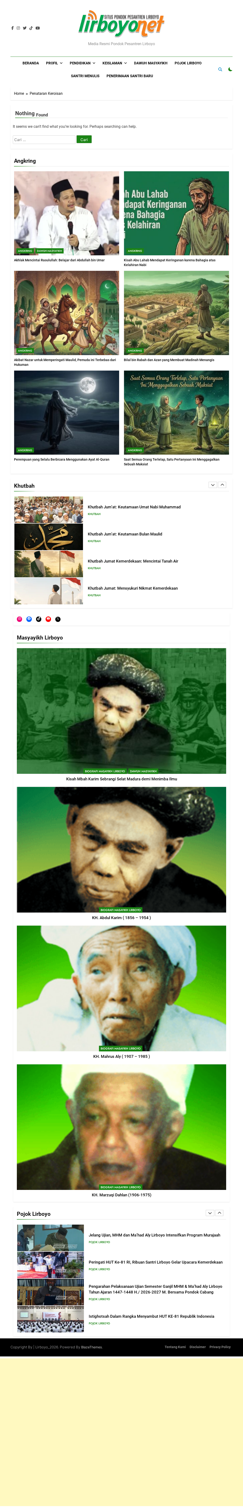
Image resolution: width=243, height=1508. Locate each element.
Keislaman (112, 63)
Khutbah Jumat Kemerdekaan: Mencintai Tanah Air (133, 561)
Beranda (31, 63)
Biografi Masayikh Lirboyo (105, 771)
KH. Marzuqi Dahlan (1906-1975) (121, 1195)
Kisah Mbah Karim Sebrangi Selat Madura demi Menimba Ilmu (121, 779)
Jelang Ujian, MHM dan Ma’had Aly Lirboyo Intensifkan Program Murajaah (154, 1235)
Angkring (25, 251)
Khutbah (94, 514)
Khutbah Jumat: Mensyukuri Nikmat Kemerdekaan (133, 588)
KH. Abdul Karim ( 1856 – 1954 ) (121, 918)
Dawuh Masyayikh (151, 63)
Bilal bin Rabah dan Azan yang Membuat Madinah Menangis (169, 360)
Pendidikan (80, 63)
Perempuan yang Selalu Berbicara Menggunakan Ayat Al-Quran (61, 459)
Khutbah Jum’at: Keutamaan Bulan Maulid (125, 534)
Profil (52, 63)
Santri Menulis (85, 76)
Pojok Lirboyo (188, 63)
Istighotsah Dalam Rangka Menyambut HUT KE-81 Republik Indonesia (151, 1316)
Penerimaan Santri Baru (130, 76)
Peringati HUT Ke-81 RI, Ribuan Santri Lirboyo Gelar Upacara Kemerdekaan (156, 1262)
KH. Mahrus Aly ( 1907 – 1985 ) (121, 1056)
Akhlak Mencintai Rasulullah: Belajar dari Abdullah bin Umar (59, 260)
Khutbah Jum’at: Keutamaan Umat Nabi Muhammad (134, 507)
